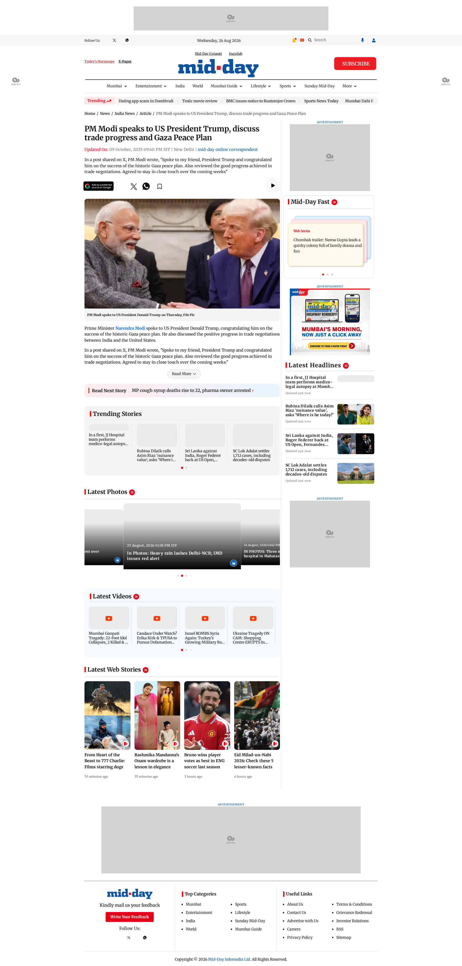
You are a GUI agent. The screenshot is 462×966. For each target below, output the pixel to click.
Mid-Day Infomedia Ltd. (229, 959)
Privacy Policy (300, 937)
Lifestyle (258, 86)
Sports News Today (321, 101)
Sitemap (343, 937)
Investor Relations (352, 920)
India (180, 86)
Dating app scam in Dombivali (146, 101)
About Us (295, 904)
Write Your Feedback (129, 916)
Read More (181, 373)
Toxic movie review (199, 101)
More (347, 86)
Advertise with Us (302, 920)
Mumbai (114, 86)
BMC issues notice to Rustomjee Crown (260, 101)
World (197, 86)
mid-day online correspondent (228, 149)
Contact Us (296, 912)
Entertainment (149, 86)
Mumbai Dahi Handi (363, 101)
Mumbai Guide (224, 86)
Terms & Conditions (354, 904)
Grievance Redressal (354, 912)
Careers (294, 929)
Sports (285, 86)
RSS (339, 929)
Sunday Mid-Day (320, 86)
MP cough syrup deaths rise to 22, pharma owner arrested (193, 390)
